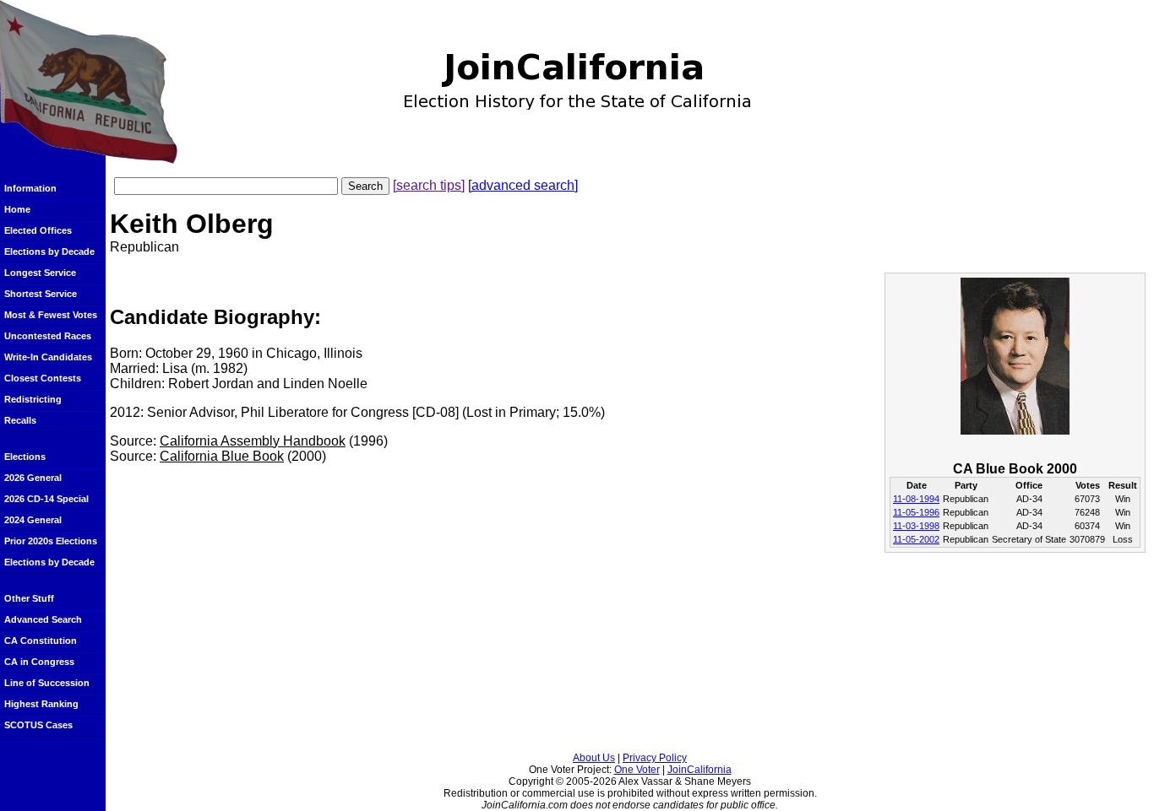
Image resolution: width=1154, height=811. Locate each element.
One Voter (637, 770)
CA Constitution (40, 640)
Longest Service (40, 273)
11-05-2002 (916, 539)
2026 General (33, 478)
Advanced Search (43, 619)
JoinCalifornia (699, 770)
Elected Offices (38, 230)
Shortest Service (40, 294)
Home (17, 209)
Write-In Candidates (48, 357)
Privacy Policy (655, 758)
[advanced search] (523, 185)
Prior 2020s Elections (50, 541)
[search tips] (429, 185)
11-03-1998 (916, 526)
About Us (594, 758)
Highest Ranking (41, 704)
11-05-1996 (916, 512)
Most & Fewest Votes (50, 315)
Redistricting (33, 399)
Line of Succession (47, 683)
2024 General (33, 520)
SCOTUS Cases (38, 725)
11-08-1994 (916, 499)
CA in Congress (39, 662)
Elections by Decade (49, 251)
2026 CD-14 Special (46, 499)
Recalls (20, 420)
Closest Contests (42, 378)
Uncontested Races (47, 336)
